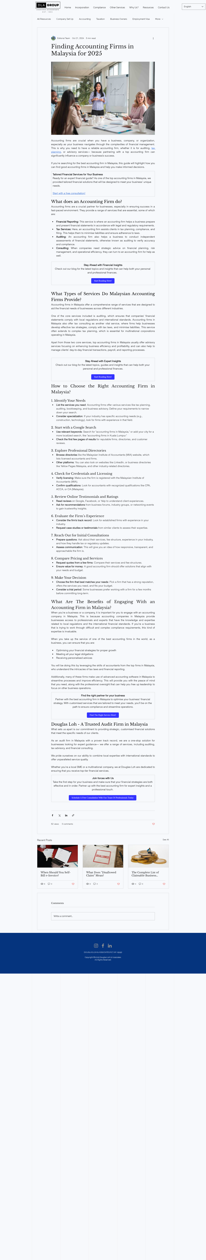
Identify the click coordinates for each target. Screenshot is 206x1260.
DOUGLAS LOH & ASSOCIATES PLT (99, 952)
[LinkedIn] (110, 945)
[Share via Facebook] (52, 815)
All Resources (44, 19)
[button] (99, 7)
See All (166, 839)
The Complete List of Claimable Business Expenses (145, 874)
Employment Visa (141, 19)
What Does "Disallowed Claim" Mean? (101, 874)
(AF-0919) (118, 952)
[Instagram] (96, 945)
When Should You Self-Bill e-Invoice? (55, 874)
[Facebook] (103, 945)
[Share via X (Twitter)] (59, 815)
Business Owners (118, 19)
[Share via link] (73, 815)
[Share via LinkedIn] (66, 815)
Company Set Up (64, 19)
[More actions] (153, 38)
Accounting (85, 19)
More (157, 19)
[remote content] (103, 280)
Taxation (100, 19)
